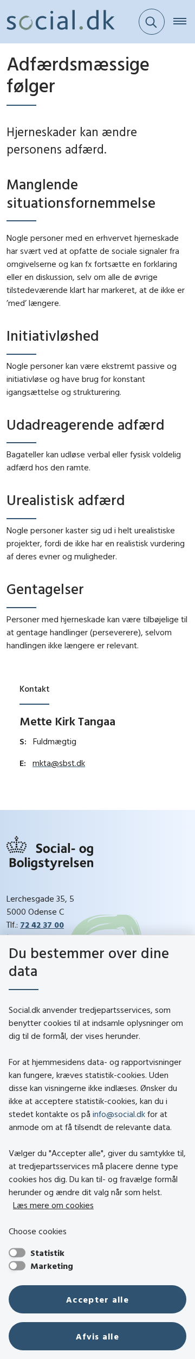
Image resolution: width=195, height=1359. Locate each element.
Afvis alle (97, 1336)
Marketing (51, 1265)
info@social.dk (119, 1113)
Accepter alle (97, 1299)
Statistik (47, 1252)
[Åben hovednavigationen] (184, 22)
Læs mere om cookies (53, 1205)
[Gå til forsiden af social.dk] (57, 22)
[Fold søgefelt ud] (152, 22)
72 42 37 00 (42, 924)
